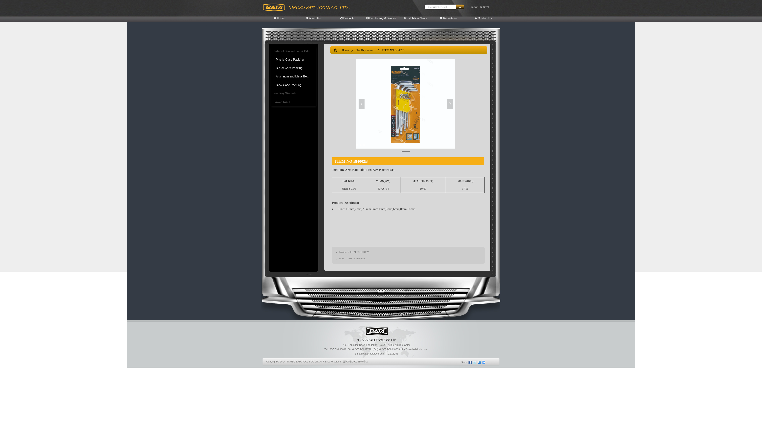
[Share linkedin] (479, 362)
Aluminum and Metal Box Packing (296, 76)
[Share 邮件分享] (484, 362)
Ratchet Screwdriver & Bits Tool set (294, 51)
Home (345, 50)
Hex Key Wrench (284, 93)
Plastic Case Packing (290, 59)
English (474, 7)
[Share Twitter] (474, 362)
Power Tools (281, 101)
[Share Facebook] (470, 362)
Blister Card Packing (289, 68)
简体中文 (485, 7)
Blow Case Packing (288, 85)
